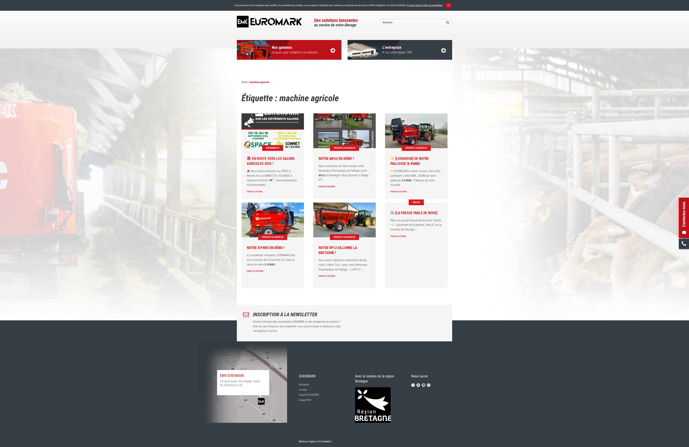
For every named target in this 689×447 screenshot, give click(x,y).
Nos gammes (295, 49)
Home (245, 82)
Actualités (304, 384)
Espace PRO (305, 400)
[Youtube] (418, 385)
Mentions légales (307, 441)
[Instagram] (428, 385)
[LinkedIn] (423, 385)
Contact (303, 389)
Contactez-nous (684, 214)
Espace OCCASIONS (309, 394)
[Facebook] (413, 385)
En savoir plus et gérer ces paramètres (424, 5)
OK (448, 5)
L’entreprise (397, 49)
